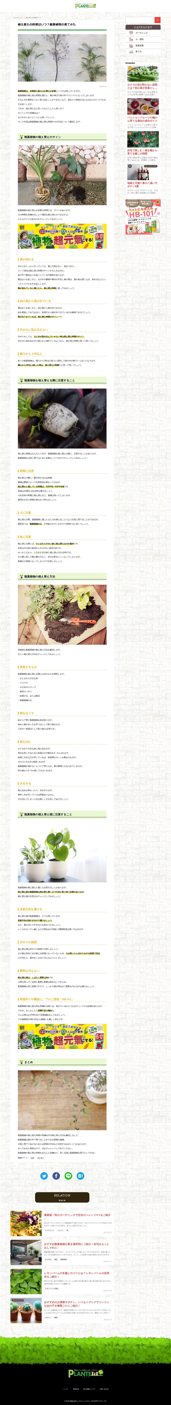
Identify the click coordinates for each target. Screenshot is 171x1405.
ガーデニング (18, 17)
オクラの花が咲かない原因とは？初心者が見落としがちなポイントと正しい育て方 (142, 86)
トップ (65, 1389)
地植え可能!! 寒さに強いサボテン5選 (142, 185)
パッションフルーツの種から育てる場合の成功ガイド (142, 119)
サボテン (48, 1317)
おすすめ (48, 1259)
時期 (32, 1158)
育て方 (139, 51)
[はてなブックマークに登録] (80, 1176)
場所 (55, 1259)
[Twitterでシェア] (44, 1176)
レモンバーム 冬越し (52, 1288)
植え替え (41, 1158)
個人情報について (89, 1389)
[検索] (157, 20)
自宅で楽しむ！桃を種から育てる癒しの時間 (142, 152)
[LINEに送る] (68, 1176)
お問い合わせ (104, 1389)
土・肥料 (140, 39)
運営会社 (76, 1389)
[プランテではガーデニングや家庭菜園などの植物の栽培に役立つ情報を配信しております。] (85, 6)
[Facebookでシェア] (56, 1176)
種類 (55, 1317)
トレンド (60, 1230)
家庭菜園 (140, 45)
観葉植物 (64, 1259)
